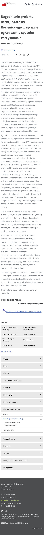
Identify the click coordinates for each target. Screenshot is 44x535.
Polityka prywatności (8, 517)
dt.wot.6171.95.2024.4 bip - (24, 312)
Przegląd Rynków (8, 430)
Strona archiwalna (24, 517)
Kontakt (36, 517)
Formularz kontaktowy (10, 500)
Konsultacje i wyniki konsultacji (13, 419)
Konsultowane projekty (12, 422)
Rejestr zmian (6, 351)
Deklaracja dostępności (8, 519)
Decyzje (5, 414)
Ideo (41, 528)
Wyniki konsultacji (10, 425)
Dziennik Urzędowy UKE (9, 514)
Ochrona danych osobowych (29, 514)
